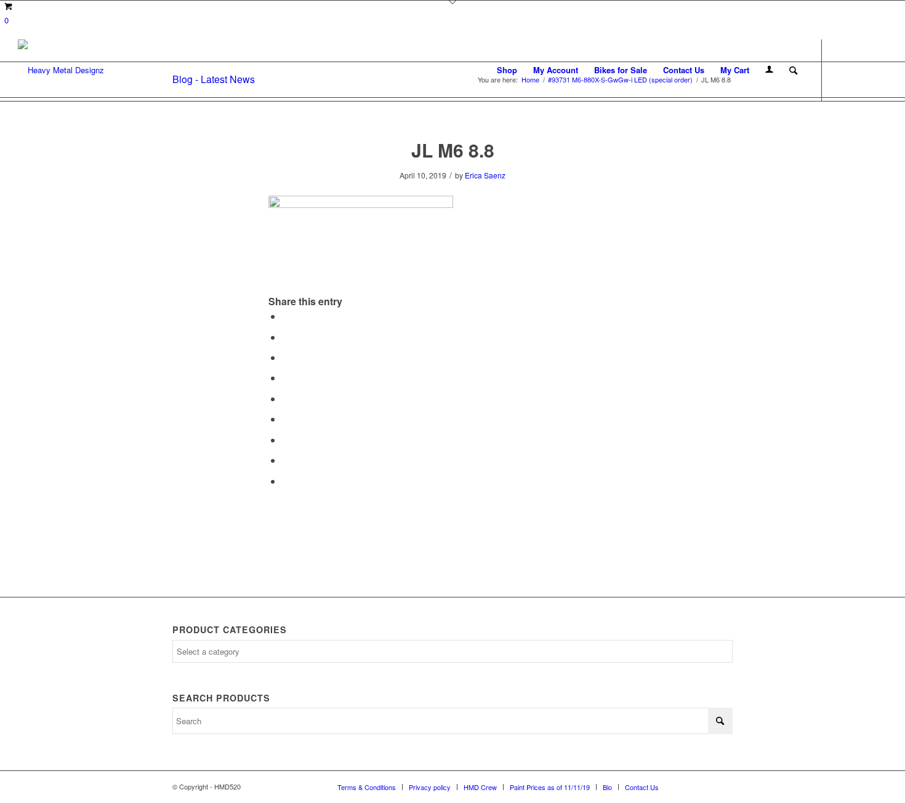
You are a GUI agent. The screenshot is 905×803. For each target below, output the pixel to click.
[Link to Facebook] (841, 69)
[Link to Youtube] (878, 69)
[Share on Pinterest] (285, 377)
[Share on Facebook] (285, 316)
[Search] (793, 70)
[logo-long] (61, 70)
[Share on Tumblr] (285, 418)
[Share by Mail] (285, 480)
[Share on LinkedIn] (285, 398)
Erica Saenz (485, 175)
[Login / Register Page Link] (769, 70)
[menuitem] (507, 70)
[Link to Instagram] (859, 69)
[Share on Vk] (285, 439)
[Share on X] (285, 336)
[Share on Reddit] (285, 459)
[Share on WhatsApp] (285, 357)
